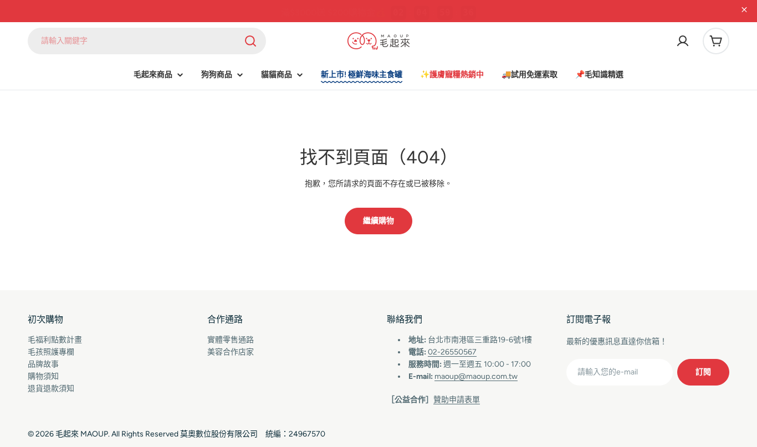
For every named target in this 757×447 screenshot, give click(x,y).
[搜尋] (250, 41)
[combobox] (147, 41)
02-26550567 (452, 352)
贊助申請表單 (456, 399)
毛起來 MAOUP (81, 434)
